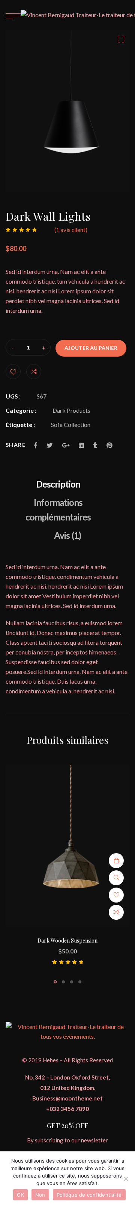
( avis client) (70, 229)
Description (58, 484)
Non (40, 1195)
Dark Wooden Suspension (68, 940)
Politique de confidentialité (89, 1195)
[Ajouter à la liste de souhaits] (13, 371)
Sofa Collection (70, 424)
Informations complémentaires (58, 509)
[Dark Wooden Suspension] (67, 846)
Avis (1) (67, 535)
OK (20, 1195)
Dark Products (71, 410)
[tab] (58, 484)
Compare (33, 371)
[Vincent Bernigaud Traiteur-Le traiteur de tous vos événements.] (67, 1030)
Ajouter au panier (90, 348)
